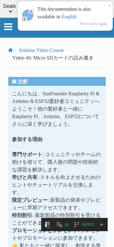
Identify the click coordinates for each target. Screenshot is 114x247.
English (69, 16)
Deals (9, 6)
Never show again (93, 24)
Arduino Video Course (41, 50)
